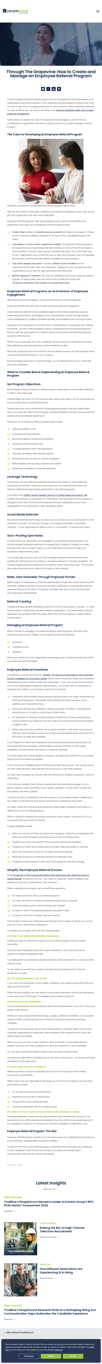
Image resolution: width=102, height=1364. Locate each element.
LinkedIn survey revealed (64, 263)
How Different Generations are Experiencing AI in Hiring (61, 1270)
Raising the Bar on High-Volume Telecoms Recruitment (62, 1229)
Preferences (29, 1356)
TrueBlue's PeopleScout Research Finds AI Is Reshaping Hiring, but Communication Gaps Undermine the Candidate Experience (50, 1311)
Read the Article (46, 1278)
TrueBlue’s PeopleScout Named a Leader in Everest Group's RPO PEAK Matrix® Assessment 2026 (49, 1203)
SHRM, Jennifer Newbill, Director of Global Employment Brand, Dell (55, 495)
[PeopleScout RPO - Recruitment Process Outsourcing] (16, 11)
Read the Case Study (48, 1237)
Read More (8, 1211)
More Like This (49, 1189)
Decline (51, 1356)
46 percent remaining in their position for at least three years (40, 282)
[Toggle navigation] (97, 11)
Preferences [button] (58, 1350)
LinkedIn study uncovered (48, 232)
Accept (73, 1356)
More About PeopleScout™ (20, 1332)
